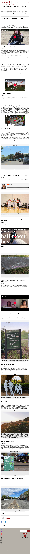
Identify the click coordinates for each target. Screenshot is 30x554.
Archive (25, 533)
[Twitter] (3, 522)
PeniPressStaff (8, 516)
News (1, 535)
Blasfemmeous (7, 25)
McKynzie (24, 26)
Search (25, 529)
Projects (1, 544)
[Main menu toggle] (28, 3)
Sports (1, 538)
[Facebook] (1, 522)
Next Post (27, 525)
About (1, 545)
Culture (1, 539)
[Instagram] (1, 531)
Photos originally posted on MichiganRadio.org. (7, 170)
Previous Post (3, 525)
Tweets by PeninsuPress (10, 529)
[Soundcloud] (1, 534)
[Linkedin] (5, 522)
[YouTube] (1, 533)
